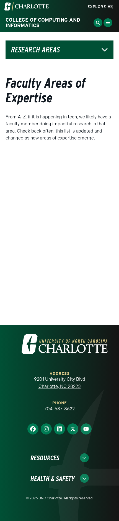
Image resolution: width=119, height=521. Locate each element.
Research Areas (35, 49)
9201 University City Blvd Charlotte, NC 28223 (59, 383)
